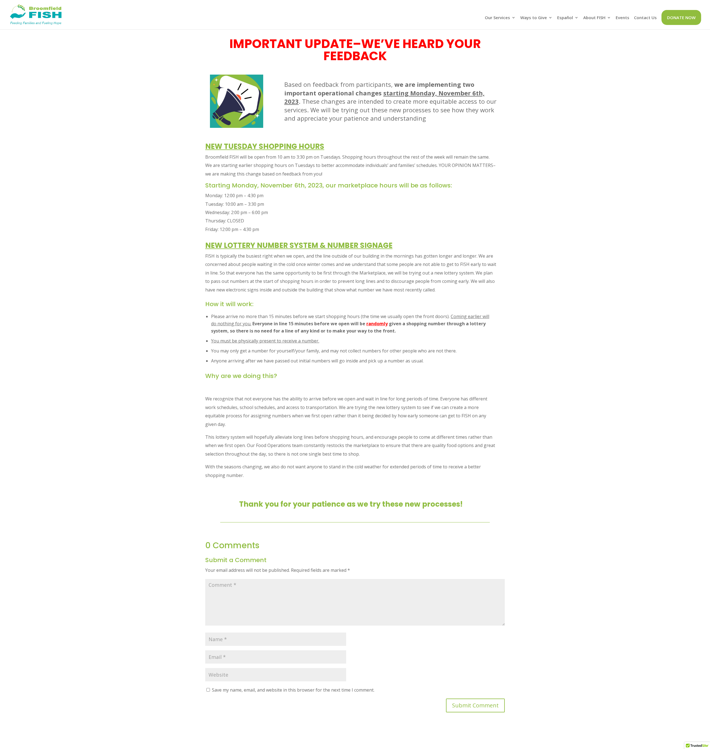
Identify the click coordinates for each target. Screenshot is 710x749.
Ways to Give (533, 18)
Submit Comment (475, 705)
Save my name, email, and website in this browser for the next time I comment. (293, 690)
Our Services (497, 18)
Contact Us (645, 18)
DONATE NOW (681, 17)
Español (565, 18)
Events (622, 18)
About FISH (594, 18)
